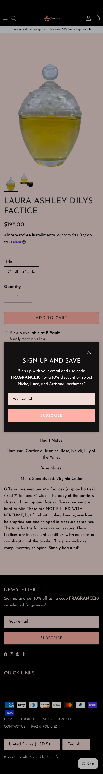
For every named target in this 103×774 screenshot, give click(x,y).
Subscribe (51, 416)
